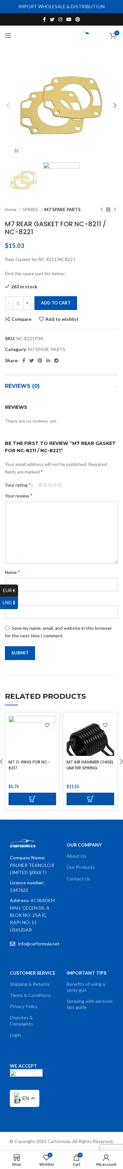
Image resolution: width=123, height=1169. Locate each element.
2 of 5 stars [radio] (45, 484)
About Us (76, 856)
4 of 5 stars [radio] (54, 484)
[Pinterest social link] (77, 19)
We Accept (23, 1066)
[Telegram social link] (56, 360)
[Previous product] (101, 210)
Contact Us (78, 878)
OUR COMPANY (84, 845)
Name (12, 572)
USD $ (10, 602)
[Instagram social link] (60, 19)
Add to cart (56, 302)
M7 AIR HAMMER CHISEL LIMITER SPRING (90, 765)
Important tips (86, 973)
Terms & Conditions (30, 995)
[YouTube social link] (68, 19)
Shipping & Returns (30, 984)
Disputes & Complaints (21, 1020)
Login (15, 1035)
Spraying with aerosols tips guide (90, 1004)
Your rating (18, 484)
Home (11, 209)
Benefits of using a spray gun (86, 987)
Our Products (81, 867)
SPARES (31, 209)
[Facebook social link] (44, 19)
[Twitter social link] (52, 19)
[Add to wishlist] (47, 725)
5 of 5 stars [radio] (59, 484)
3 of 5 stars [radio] (50, 484)
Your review (18, 495)
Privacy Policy (24, 1006)
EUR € (10, 590)
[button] (32, 799)
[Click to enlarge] (16, 150)
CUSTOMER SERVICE (32, 973)
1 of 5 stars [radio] (40, 484)
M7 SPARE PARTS (62, 209)
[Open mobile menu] (8, 35)
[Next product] (115, 210)
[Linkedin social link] (48, 360)
